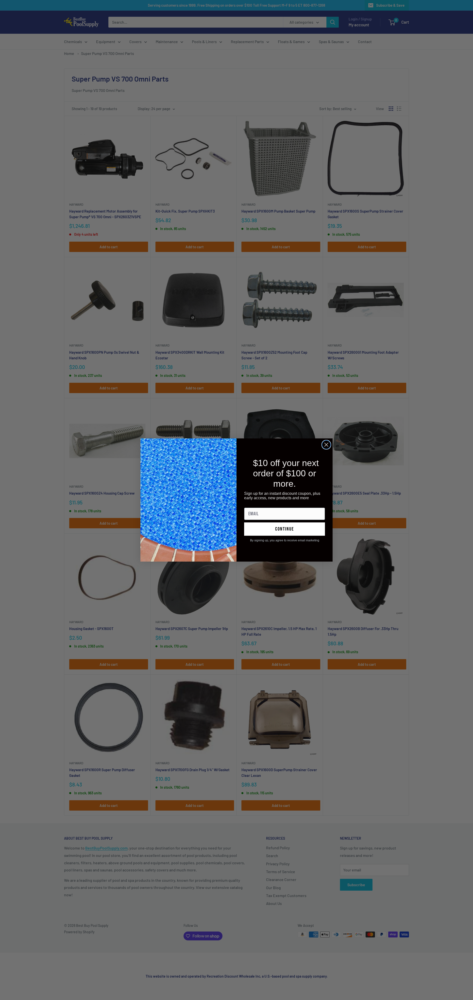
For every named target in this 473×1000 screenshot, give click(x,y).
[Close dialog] (326, 444)
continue (284, 529)
